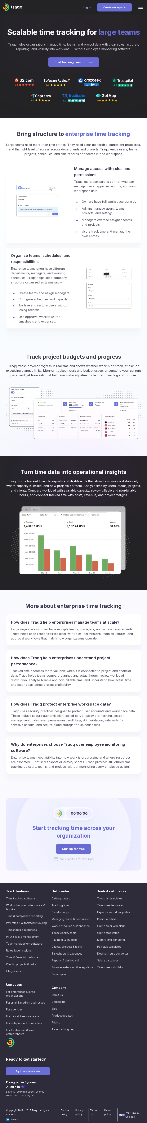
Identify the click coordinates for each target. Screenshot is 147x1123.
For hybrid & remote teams (22, 1016)
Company (59, 988)
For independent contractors (24, 1023)
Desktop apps (60, 912)
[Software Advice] (57, 82)
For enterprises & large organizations (20, 993)
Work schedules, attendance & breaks (25, 907)
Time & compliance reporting (24, 916)
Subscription (59, 974)
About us (57, 994)
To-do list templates (109, 898)
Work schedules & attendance (71, 926)
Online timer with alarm (111, 926)
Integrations (13, 971)
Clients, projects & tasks (21, 964)
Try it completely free (28, 1071)
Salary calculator (107, 960)
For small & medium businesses (25, 1002)
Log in (87, 7)
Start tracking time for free (74, 62)
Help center (60, 891)
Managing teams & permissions (71, 919)
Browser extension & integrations (72, 967)
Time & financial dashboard (23, 957)
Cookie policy (65, 1112)
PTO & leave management (22, 936)
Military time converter (111, 939)
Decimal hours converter (112, 953)
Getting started (61, 898)
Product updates (62, 1015)
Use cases (14, 985)
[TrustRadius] (73, 98)
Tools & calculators (111, 891)
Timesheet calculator (110, 967)
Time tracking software (20, 898)
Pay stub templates (109, 946)
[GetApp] (106, 97)
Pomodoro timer (107, 919)
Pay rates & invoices (64, 939)
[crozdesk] (90, 82)
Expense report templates (113, 912)
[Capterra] (40, 98)
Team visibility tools (64, 932)
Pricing (56, 1022)
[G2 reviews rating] (24, 82)
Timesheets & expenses (21, 929)
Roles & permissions (18, 950)
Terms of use (95, 1112)
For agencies (14, 1009)
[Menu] (141, 7)
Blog (54, 1008)
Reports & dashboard (65, 960)
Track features (17, 891)
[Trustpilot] (122, 82)
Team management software (24, 943)
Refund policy (108, 1112)
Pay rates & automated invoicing (26, 923)
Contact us (58, 1001)
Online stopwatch (108, 932)
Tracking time (60, 905)
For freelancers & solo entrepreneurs (20, 1032)
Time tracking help (63, 1029)
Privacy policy (79, 1112)
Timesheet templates (110, 905)
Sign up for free (73, 849)
